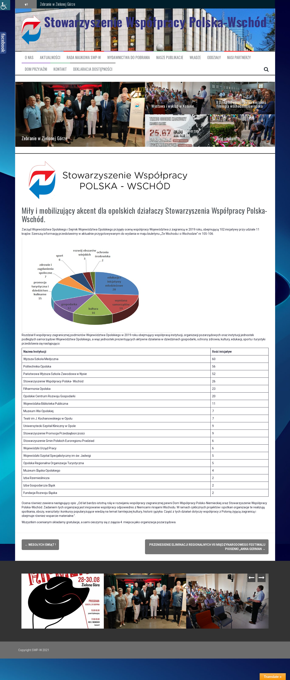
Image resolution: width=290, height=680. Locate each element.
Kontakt (60, 69)
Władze (195, 57)
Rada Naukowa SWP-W (84, 57)
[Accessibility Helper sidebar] (5, 5)
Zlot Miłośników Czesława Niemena (133, 580)
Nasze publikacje (169, 57)
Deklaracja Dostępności (92, 69)
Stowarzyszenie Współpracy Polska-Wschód (155, 21)
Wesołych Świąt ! (40, 544)
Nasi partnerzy (239, 57)
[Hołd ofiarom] (242, 130)
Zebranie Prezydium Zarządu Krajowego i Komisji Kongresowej (64, 582)
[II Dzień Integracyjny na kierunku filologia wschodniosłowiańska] (242, 97)
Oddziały (214, 57)
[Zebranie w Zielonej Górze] (80, 114)
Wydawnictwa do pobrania (128, 57)
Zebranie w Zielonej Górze (57, 4)
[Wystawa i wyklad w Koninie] (177, 97)
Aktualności (50, 57)
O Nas (29, 57)
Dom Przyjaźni (36, 69)
